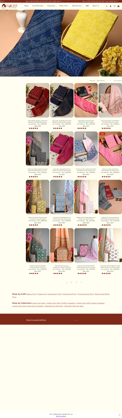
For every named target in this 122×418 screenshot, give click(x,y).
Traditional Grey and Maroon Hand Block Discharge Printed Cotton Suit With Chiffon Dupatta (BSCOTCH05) (110, 218)
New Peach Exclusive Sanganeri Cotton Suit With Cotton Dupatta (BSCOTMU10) (62, 266)
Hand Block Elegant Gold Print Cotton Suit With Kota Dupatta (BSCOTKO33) (37, 121)
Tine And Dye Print (86, 294)
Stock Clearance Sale (7, 408)
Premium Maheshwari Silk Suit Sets (12, 402)
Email (76, 320)
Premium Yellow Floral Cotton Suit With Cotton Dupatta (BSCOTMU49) (37, 218)
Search (2, 338)
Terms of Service (5, 373)
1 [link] (66, 282)
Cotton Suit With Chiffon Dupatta (60, 303)
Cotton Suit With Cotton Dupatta (90, 303)
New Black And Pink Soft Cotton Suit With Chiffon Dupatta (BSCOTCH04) (86, 121)
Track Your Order (5, 357)
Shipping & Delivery (6, 360)
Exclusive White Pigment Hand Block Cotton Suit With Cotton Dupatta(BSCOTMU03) (110, 266)
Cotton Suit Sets (38, 303)
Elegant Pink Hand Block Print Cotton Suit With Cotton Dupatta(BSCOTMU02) (86, 218)
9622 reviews (61, 416)
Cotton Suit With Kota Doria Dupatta (28, 306)
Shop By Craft (4, 405)
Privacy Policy (5, 370)
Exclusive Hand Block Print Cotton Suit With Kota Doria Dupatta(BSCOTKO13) (62, 218)
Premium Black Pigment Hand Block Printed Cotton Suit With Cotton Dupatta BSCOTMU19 (38, 169)
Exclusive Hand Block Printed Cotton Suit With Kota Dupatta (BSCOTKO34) (61, 121)
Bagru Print (32, 294)
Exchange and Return (7, 367)
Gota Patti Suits (5, 389)
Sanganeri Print (55, 294)
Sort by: (92, 80)
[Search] (107, 6)
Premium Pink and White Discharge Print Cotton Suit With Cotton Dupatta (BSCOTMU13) (110, 169)
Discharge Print (69, 294)
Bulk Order (3, 347)
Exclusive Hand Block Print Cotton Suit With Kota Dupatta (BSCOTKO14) (61, 169)
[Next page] (81, 282)
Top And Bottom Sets (7, 399)
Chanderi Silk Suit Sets (74, 306)
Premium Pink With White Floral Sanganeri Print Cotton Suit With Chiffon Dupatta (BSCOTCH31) (86, 266)
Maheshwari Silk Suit (54, 306)
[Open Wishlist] (114, 6)
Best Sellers (4, 386)
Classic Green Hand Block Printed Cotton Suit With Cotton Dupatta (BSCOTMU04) (37, 266)
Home (2, 383)
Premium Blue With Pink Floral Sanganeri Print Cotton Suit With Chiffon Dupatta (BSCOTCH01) (86, 169)
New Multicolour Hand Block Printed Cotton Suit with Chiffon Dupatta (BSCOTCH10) (110, 121)
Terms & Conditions (6, 363)
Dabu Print (42, 294)
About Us (3, 344)
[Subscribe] (94, 320)
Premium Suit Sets (6, 396)
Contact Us (4, 341)
